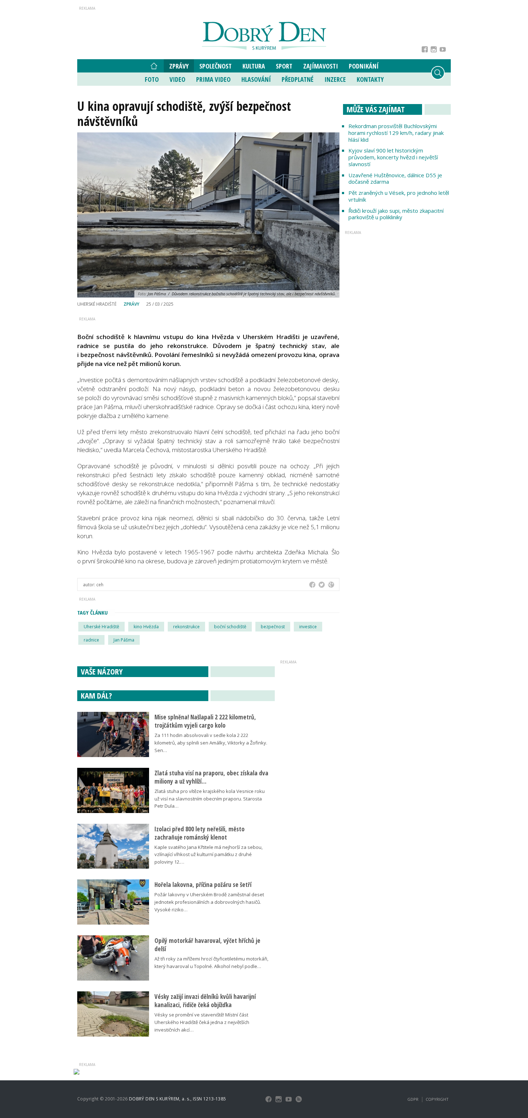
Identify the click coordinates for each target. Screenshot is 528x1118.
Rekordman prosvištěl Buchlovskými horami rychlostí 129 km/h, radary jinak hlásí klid (396, 132)
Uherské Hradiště (101, 627)
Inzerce (335, 79)
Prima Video (213, 79)
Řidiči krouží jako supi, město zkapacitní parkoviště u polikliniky (396, 214)
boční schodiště (230, 627)
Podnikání (364, 66)
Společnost (215, 66)
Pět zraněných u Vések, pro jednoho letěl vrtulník (398, 196)
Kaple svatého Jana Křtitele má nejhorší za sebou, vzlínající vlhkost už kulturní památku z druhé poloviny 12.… (208, 854)
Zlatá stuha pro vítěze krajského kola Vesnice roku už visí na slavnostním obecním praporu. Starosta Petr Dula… (209, 798)
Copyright (437, 1099)
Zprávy (179, 66)
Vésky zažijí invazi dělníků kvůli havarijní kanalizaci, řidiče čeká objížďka (205, 1000)
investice (308, 627)
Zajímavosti (320, 66)
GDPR (412, 1099)
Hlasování (256, 79)
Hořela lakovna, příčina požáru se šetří (202, 884)
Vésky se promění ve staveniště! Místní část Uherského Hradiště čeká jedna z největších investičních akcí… (201, 1022)
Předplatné (298, 79)
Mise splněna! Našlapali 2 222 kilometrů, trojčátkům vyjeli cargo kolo (205, 721)
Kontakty (370, 79)
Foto (152, 79)
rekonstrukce (186, 627)
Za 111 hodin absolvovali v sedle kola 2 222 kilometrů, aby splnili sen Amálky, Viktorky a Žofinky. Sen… (210, 742)
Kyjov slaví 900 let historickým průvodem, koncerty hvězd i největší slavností (393, 157)
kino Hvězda (146, 627)
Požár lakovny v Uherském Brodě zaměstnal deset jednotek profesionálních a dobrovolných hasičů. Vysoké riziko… (209, 902)
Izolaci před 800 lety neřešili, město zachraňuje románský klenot (199, 833)
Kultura (253, 66)
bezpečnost (273, 627)
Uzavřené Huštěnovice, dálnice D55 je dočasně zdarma (395, 178)
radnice (91, 640)
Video (177, 79)
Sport (284, 66)
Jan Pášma (124, 640)
